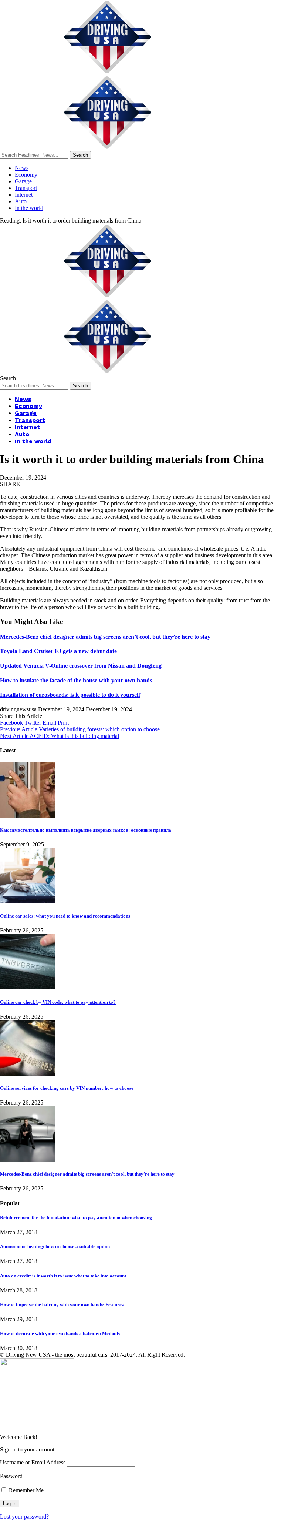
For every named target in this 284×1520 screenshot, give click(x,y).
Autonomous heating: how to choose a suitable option (55, 1246)
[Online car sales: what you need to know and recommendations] (27, 901)
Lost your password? (24, 1516)
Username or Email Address (32, 1462)
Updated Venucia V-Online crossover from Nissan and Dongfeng (81, 665)
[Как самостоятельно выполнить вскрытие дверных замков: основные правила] (27, 815)
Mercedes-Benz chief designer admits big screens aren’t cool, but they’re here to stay (105, 637)
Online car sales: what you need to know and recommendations (65, 916)
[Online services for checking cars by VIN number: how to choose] (27, 1073)
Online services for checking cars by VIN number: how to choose (66, 1088)
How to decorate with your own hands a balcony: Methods (60, 1333)
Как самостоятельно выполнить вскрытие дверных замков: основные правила (85, 830)
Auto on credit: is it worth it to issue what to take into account (63, 1276)
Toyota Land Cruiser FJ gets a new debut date (58, 651)
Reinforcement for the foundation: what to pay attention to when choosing (76, 1217)
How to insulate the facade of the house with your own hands (76, 680)
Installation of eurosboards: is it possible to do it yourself (70, 695)
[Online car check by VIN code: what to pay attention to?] (27, 987)
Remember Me (25, 1490)
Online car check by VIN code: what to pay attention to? (58, 1002)
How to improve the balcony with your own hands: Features (62, 1304)
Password (11, 1476)
